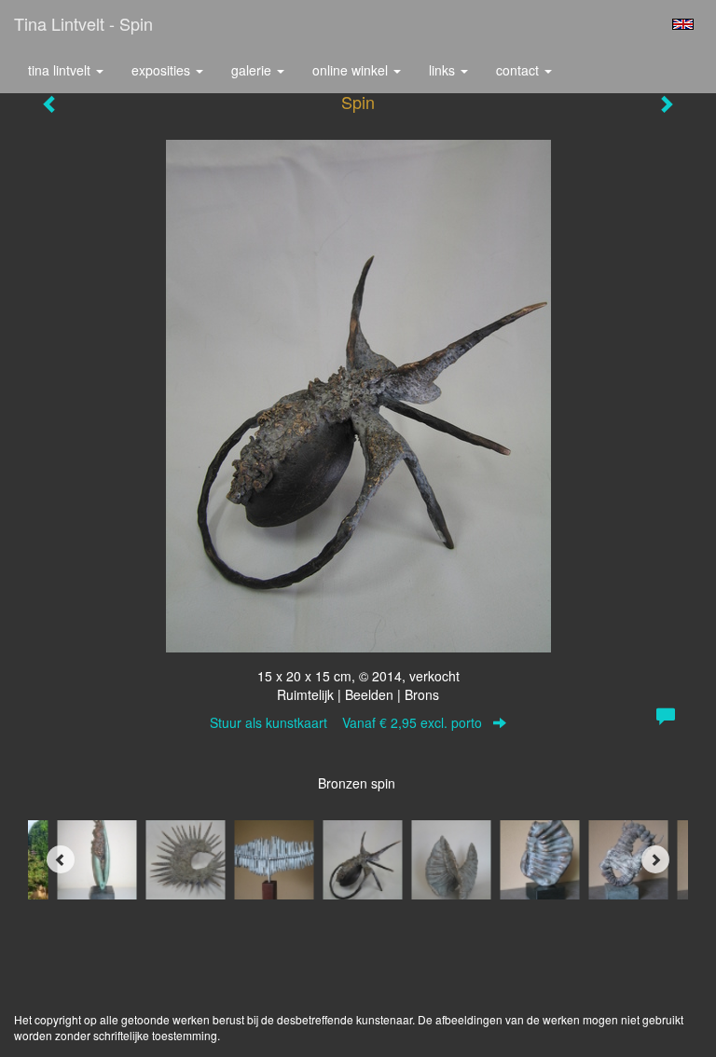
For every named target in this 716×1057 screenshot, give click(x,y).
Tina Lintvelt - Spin (83, 23)
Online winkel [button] (352, 70)
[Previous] (61, 859)
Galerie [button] (253, 70)
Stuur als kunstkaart (346, 722)
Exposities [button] (162, 70)
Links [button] (444, 70)
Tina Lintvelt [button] (61, 70)
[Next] (655, 859)
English (683, 24)
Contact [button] (519, 70)
